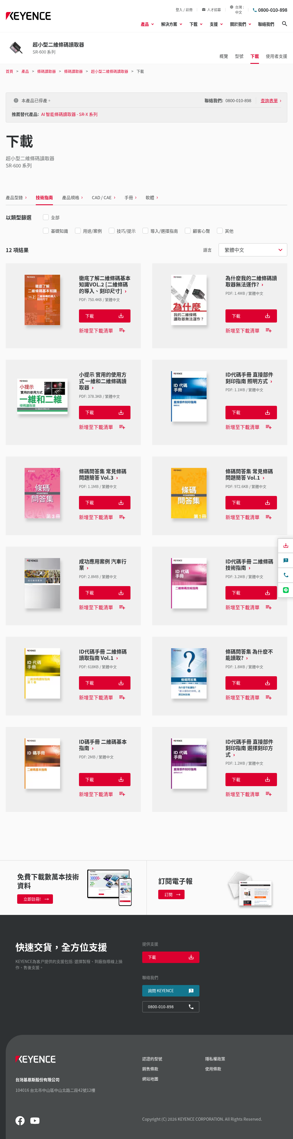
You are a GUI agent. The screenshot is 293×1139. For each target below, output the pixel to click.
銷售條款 (150, 1068)
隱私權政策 (215, 1058)
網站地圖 (150, 1078)
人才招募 (214, 9)
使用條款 (213, 1068)
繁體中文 (234, 249)
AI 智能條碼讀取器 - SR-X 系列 (69, 114)
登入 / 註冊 (184, 9)
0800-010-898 (272, 9)
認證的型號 (152, 1058)
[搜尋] (284, 23)
